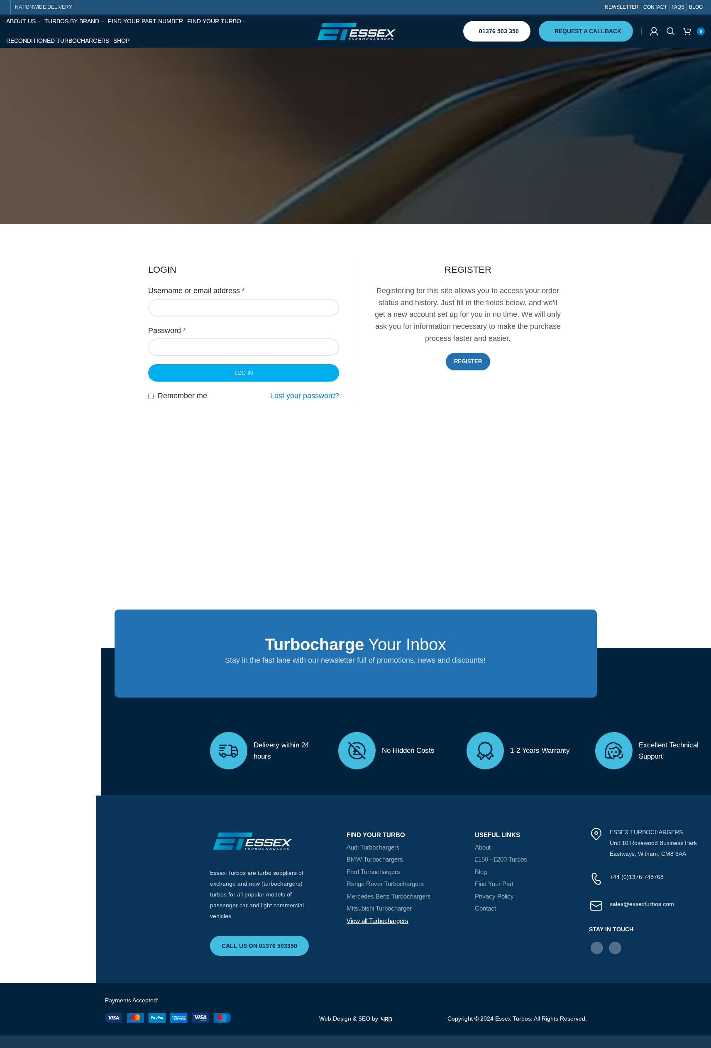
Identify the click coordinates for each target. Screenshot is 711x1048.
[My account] (654, 31)
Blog (481, 871)
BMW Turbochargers (375, 859)
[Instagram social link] (615, 948)
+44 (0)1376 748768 (637, 877)
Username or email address (196, 290)
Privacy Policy (494, 896)
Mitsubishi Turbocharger (379, 908)
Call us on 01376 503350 (259, 946)
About (483, 847)
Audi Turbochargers (373, 847)
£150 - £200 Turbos (501, 859)
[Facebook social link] (597, 948)
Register (468, 361)
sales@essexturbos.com (642, 904)
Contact (485, 908)
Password (167, 330)
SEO (364, 1018)
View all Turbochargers (377, 920)
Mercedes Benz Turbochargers (389, 896)
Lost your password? (304, 396)
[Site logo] (355, 31)
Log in (244, 373)
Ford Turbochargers (373, 871)
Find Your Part (494, 883)
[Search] (670, 31)
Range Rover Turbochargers (385, 883)
